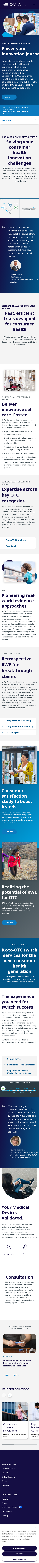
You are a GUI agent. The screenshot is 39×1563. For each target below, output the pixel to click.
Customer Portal (8, 1468)
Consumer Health (8, 109)
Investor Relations (9, 1464)
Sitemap (5, 1515)
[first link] (19, 1343)
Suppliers (6, 1499)
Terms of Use (7, 1511)
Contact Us (6, 1485)
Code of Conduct (8, 1477)
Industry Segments (22, 107)
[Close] (35, 1527)
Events (4, 1481)
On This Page (6, 120)
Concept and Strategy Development (11, 1427)
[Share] (36, 120)
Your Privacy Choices (10, 1507)
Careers (5, 1473)
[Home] (5, 107)
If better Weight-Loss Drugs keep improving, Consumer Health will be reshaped (17, 1363)
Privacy (4, 1503)
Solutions (10, 107)
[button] (7, 1375)
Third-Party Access (9, 1495)
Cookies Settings (19, 1559)
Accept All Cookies (19, 1548)
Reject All (19, 1554)
